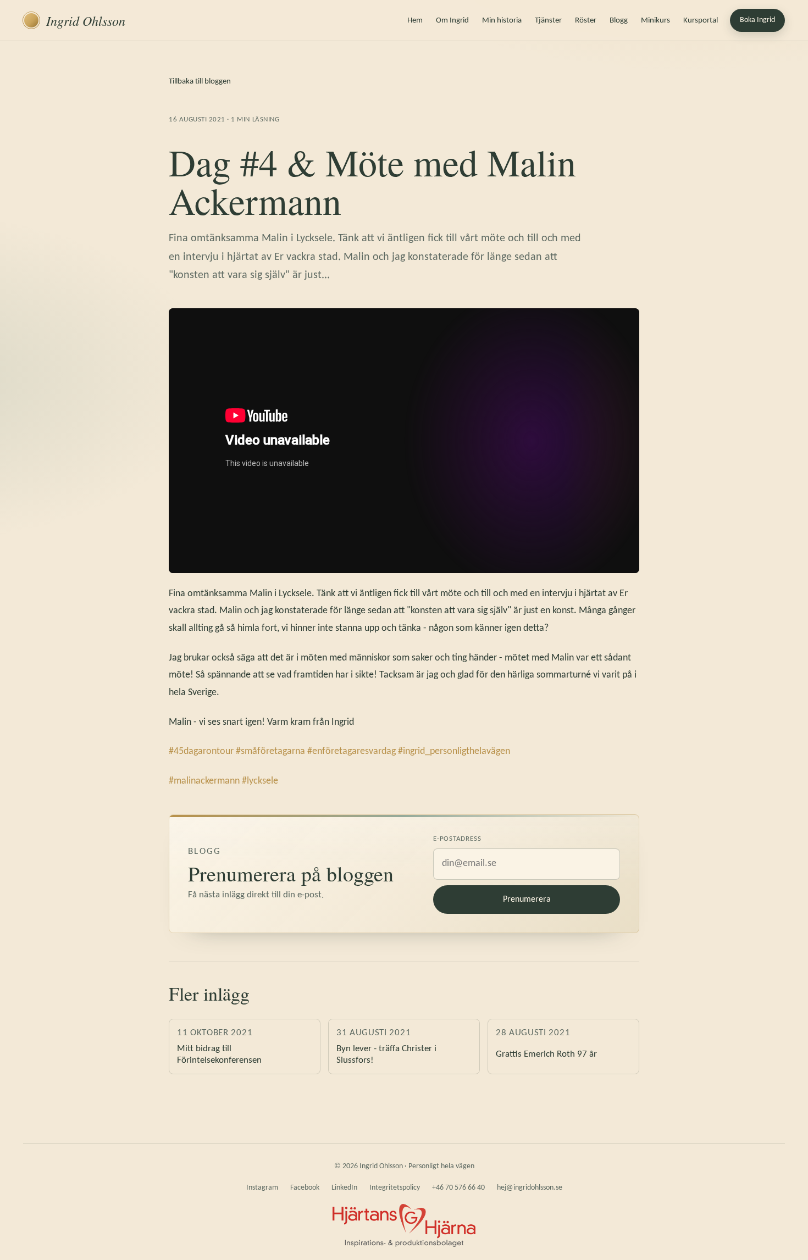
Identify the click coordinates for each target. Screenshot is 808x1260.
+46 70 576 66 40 (458, 1188)
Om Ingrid (452, 20)
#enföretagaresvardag (351, 751)
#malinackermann (204, 781)
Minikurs (655, 20)
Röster (585, 20)
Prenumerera (527, 899)
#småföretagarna (270, 751)
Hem (415, 20)
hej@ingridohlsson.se (529, 1188)
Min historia (502, 20)
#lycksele (260, 781)
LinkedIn (344, 1188)
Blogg (619, 20)
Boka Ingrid (757, 20)
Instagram (262, 1188)
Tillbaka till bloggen (200, 81)
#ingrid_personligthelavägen (454, 751)
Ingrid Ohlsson (85, 20)
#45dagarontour (201, 751)
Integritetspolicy (394, 1188)
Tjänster (548, 20)
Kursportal (700, 20)
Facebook (304, 1188)
